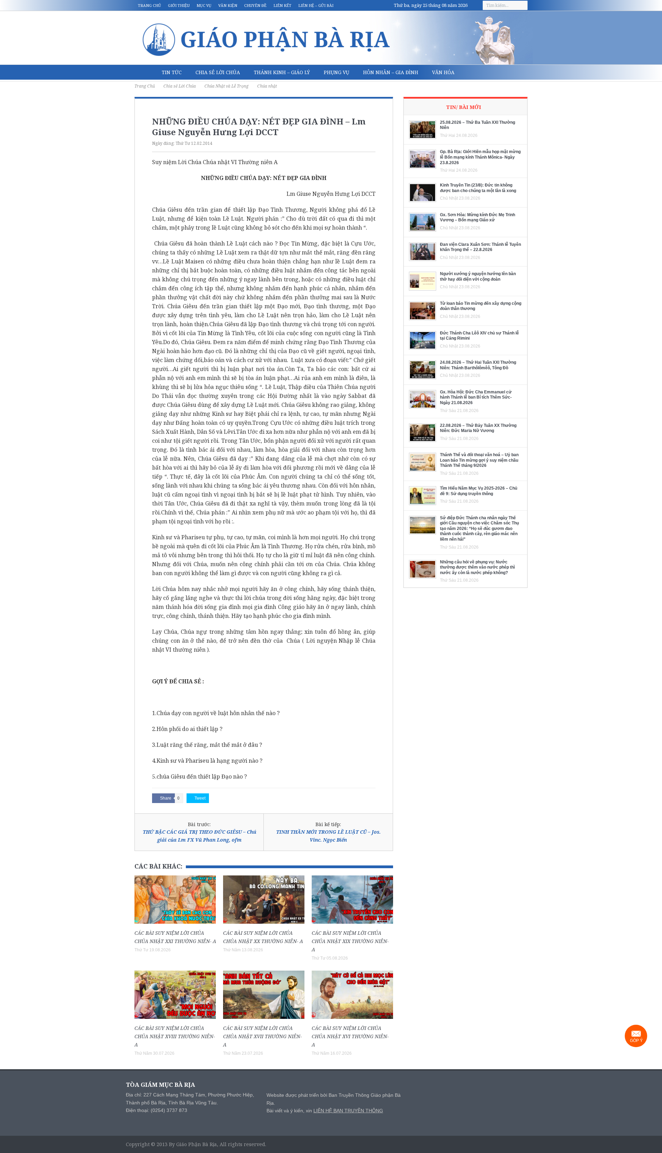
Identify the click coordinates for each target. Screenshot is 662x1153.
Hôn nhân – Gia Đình (390, 72)
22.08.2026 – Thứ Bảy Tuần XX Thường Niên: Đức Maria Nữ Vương (478, 428)
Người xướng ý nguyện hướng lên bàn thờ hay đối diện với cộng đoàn (478, 276)
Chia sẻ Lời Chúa (217, 72)
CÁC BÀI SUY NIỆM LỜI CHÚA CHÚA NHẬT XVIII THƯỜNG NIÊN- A (174, 1036)
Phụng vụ (336, 72)
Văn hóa (443, 72)
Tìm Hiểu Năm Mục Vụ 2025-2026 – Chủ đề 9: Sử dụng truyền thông (478, 491)
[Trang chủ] (144, 72)
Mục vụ (204, 5)
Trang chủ (149, 5)
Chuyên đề (255, 5)
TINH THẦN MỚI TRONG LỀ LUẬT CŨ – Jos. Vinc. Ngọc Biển (328, 836)
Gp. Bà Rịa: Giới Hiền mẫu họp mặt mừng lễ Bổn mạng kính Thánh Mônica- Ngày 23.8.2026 (480, 157)
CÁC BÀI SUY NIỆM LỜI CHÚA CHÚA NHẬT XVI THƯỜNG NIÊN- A (350, 1036)
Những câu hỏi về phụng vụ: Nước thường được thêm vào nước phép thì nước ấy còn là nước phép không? (477, 567)
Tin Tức (172, 72)
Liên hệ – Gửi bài (315, 5)
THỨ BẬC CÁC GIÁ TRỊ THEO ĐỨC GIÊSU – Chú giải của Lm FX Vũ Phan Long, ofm (199, 836)
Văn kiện (227, 5)
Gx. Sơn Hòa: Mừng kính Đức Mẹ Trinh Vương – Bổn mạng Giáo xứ (477, 217)
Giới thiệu (179, 5)
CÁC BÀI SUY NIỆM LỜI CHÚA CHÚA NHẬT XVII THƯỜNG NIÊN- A (262, 1036)
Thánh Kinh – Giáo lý (282, 72)
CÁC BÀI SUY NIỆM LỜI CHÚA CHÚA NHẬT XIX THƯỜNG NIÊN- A (350, 941)
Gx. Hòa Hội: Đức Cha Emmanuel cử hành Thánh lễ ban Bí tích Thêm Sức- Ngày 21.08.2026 (476, 397)
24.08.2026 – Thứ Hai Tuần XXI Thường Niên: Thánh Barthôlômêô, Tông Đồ (478, 365)
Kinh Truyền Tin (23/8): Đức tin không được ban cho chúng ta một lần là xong (478, 188)
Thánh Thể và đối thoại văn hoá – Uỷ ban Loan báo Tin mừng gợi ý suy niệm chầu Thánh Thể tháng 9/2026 (479, 460)
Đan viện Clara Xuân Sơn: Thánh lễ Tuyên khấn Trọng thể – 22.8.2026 (480, 247)
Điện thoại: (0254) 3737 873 (156, 1110)
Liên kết (282, 5)
